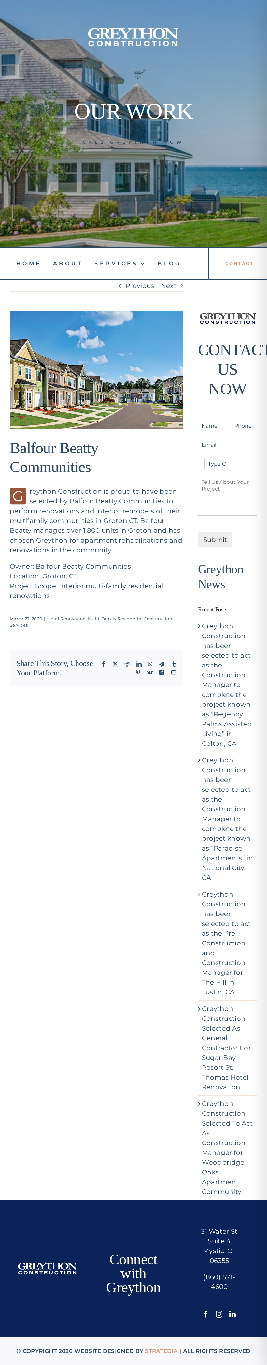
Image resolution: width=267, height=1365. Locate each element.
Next (168, 286)
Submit (215, 540)
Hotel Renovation (66, 618)
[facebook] (206, 1314)
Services (19, 625)
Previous (139, 286)
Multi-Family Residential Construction (130, 618)
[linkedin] (232, 1314)
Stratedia (161, 1351)
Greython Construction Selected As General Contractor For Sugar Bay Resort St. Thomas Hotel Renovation (226, 1048)
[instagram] (219, 1314)
